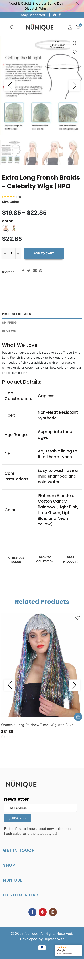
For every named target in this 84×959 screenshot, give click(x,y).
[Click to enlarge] (75, 43)
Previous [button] (9, 85)
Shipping (9, 322)
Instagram (53, 912)
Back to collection (45, 559)
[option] (42, 85)
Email (35, 271)
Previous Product (17, 559)
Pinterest (40, 271)
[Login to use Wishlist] (75, 52)
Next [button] (74, 85)
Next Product (69, 559)
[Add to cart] (78, 717)
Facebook (23, 271)
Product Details (16, 314)
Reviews (9, 331)
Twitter (28, 271)
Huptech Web (54, 939)
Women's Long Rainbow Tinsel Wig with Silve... (38, 725)
